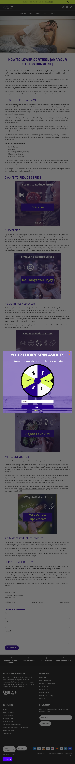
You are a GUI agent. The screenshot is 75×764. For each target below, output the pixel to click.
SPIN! (37, 407)
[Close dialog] (69, 353)
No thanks (37, 410)
